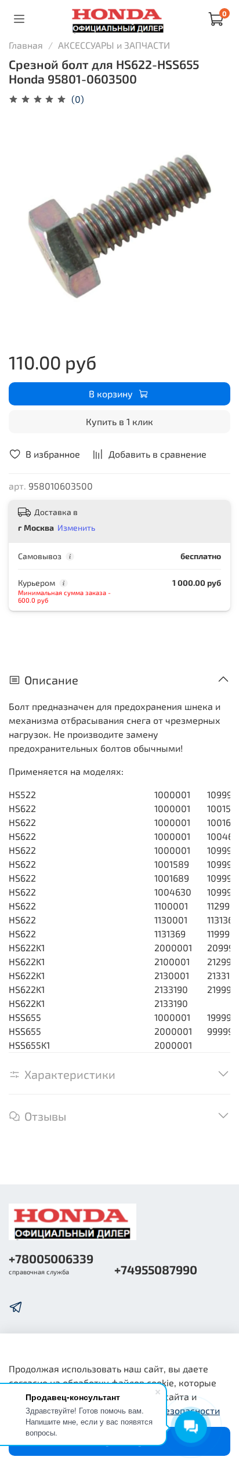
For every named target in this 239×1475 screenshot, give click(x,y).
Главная (26, 44)
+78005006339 (51, 1258)
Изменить (76, 527)
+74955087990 (155, 1269)
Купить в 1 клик (119, 421)
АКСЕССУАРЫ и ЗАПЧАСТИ (114, 44)
